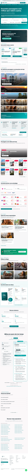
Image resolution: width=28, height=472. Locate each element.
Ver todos (24, 260)
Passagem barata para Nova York (5, 447)
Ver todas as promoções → (4, 58)
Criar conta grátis (6, 351)
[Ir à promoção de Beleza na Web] (7, 203)
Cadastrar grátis (22, 2)
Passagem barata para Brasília (18, 427)
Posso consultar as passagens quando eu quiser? (8, 401)
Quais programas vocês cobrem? (5, 407)
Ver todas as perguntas (13, 412)
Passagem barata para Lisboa (18, 444)
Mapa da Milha (11, 462)
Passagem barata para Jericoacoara (19, 439)
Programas (17, 461)
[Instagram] (1, 465)
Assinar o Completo (19, 355)
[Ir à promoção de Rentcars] (20, 200)
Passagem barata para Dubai (4, 448)
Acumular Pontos (14, 4)
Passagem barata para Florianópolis (5, 431)
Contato (17, 459)
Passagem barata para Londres (18, 448)
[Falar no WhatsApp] (26, 470)
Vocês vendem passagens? (4, 397)
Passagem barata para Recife (18, 426)
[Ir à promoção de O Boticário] (7, 197)
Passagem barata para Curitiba (18, 432)
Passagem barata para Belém (18, 431)
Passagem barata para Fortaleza (5, 427)
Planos (10, 464)
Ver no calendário (18, 22)
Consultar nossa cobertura (13, 326)
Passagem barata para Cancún (18, 447)
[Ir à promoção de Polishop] (7, 200)
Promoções (9, 4)
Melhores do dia (3, 4)
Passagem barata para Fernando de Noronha (6, 439)
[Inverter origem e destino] (11, 20)
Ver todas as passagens (22, 176)
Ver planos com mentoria (23, 128)
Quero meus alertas (21, 251)
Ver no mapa (12, 22)
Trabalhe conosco (18, 458)
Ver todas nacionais (23, 167)
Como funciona (14, 128)
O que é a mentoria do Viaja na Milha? (6, 403)
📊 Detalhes (7, 197)
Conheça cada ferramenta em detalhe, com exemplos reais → (14, 386)
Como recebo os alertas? (4, 399)
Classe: (2, 22)
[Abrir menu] (26, 2)
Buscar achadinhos (25, 22)
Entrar (18, 2)
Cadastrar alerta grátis (4, 462)
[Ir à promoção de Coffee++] (20, 197)
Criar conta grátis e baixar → (10, 299)
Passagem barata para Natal (4, 430)
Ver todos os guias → (3, 245)
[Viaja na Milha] (3, 456)
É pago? (2, 405)
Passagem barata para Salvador (5, 426)
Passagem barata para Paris (4, 444)
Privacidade (23, 458)
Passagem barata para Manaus (4, 432)
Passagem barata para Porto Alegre (19, 430)
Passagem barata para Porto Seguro (5, 440)
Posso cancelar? (3, 409)
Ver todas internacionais (23, 158)
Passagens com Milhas (21, 4)
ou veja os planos (16, 25)
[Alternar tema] (15, 2)
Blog (16, 460)
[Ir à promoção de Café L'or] (20, 203)
